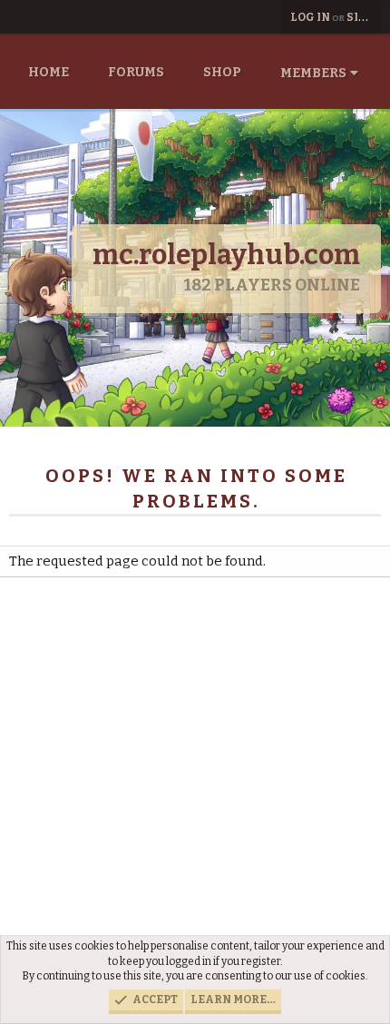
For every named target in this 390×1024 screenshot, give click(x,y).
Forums (136, 72)
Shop (222, 72)
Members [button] (313, 73)
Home (48, 72)
